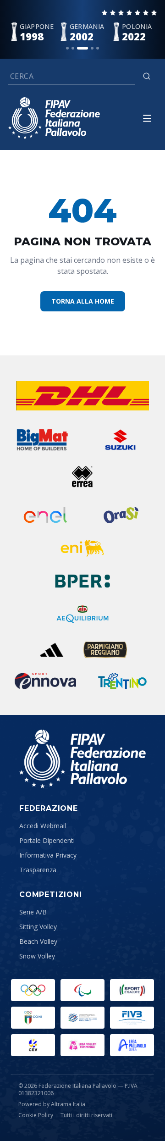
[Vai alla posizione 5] (97, 48)
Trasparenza (37, 869)
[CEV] (33, 1045)
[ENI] (82, 548)
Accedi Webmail (42, 825)
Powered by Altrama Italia (51, 1104)
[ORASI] (121, 515)
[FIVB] (132, 1018)
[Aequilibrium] (82, 614)
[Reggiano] (105, 650)
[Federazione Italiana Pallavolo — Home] (54, 118)
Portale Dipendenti (47, 840)
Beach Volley (38, 941)
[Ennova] (45, 681)
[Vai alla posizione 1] (67, 48)
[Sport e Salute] (132, 990)
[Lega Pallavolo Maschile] (132, 1045)
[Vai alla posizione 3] (82, 48)
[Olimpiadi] (33, 990)
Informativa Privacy (48, 855)
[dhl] (82, 395)
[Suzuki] (117, 440)
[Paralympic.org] (82, 990)
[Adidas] (51, 650)
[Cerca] (147, 76)
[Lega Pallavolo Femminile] (82, 1045)
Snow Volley (37, 956)
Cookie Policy (35, 1115)
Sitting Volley (38, 926)
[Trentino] (122, 681)
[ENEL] (46, 515)
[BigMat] (41, 440)
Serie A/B (33, 912)
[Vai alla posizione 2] (73, 48)
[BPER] (82, 581)
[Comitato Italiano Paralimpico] (82, 1018)
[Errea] (83, 476)
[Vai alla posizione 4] (92, 48)
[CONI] (33, 1018)
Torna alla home (82, 301)
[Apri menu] (147, 118)
